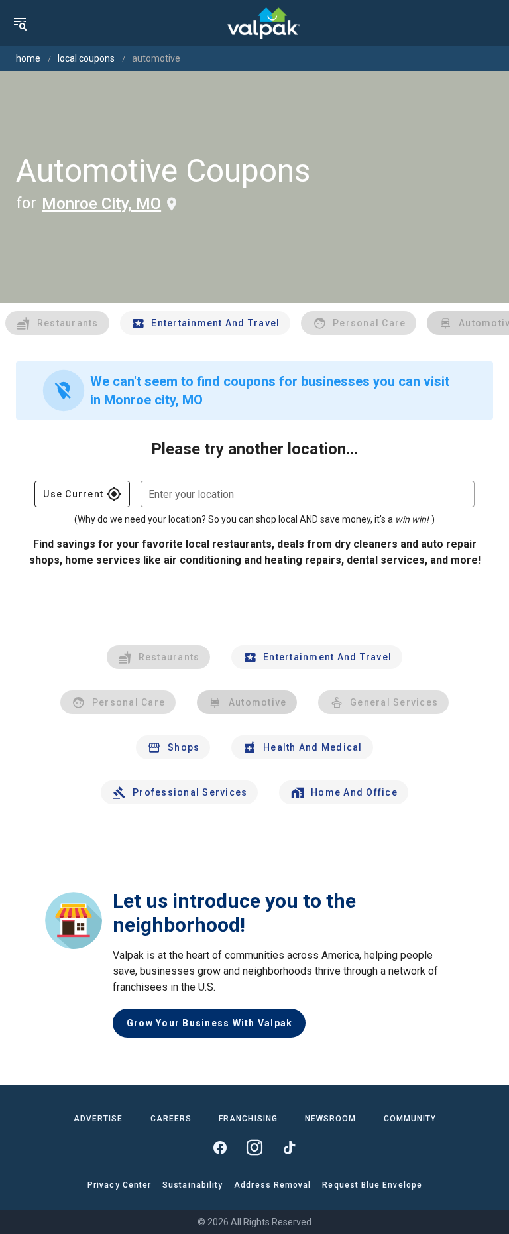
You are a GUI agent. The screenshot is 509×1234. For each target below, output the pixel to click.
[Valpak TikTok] (289, 1148)
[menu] (20, 23)
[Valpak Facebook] (220, 1148)
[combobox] (308, 494)
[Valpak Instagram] (254, 1148)
